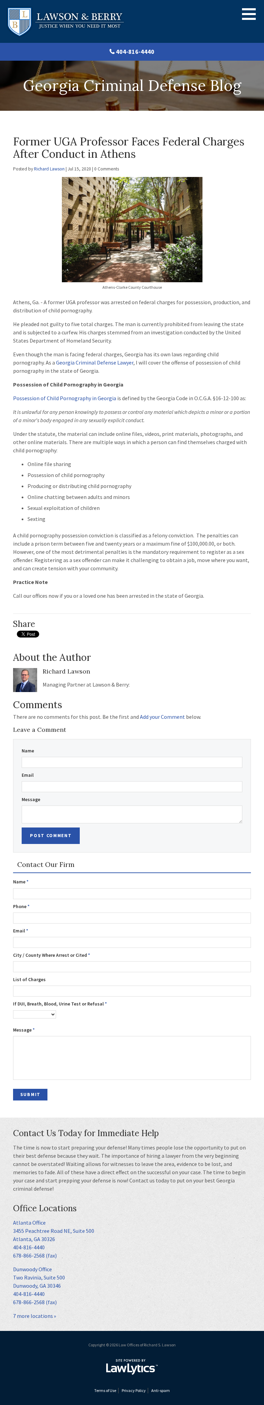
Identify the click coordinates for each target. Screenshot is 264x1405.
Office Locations (45, 1208)
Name (28, 751)
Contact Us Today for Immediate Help (86, 1133)
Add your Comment (162, 716)
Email (28, 775)
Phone (21, 906)
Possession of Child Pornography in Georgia (64, 398)
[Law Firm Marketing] (132, 1367)
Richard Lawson (49, 169)
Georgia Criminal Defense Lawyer (94, 362)
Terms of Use (105, 1390)
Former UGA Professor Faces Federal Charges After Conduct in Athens (128, 147)
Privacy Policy (134, 1390)
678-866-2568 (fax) (35, 1255)
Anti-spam (160, 1390)
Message (31, 799)
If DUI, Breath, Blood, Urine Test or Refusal (60, 1004)
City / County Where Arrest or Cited (51, 955)
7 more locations (33, 1315)
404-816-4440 (135, 52)
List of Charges (29, 980)
